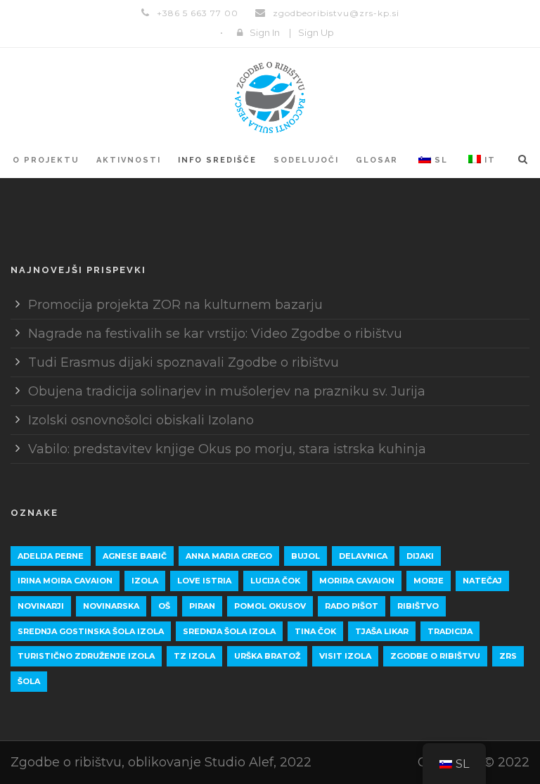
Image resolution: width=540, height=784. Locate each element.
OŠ (164, 606)
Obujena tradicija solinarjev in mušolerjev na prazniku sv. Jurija (226, 391)
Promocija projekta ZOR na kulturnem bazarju (175, 304)
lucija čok (275, 581)
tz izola (194, 656)
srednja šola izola (229, 631)
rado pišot (351, 606)
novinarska (111, 606)
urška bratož (267, 656)
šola (29, 681)
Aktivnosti (128, 160)
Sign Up (316, 32)
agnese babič (135, 556)
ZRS (508, 656)
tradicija (450, 631)
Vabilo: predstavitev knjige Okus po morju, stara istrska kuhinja (227, 449)
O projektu (46, 160)
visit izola (345, 656)
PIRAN (202, 606)
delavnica (363, 556)
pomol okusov (270, 606)
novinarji (41, 606)
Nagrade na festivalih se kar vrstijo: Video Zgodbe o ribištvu (215, 333)
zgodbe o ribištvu (435, 656)
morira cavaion (356, 581)
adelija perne (51, 556)
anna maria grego (229, 556)
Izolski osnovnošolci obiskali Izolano (141, 420)
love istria (204, 581)
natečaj (482, 581)
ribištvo (418, 606)
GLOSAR (377, 160)
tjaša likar (382, 631)
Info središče (217, 160)
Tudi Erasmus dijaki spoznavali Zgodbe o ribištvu (183, 362)
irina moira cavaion (65, 581)
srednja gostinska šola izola (91, 631)
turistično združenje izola (86, 656)
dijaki (420, 556)
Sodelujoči (306, 160)
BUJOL (305, 556)
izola (144, 581)
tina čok (315, 631)
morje (428, 581)
